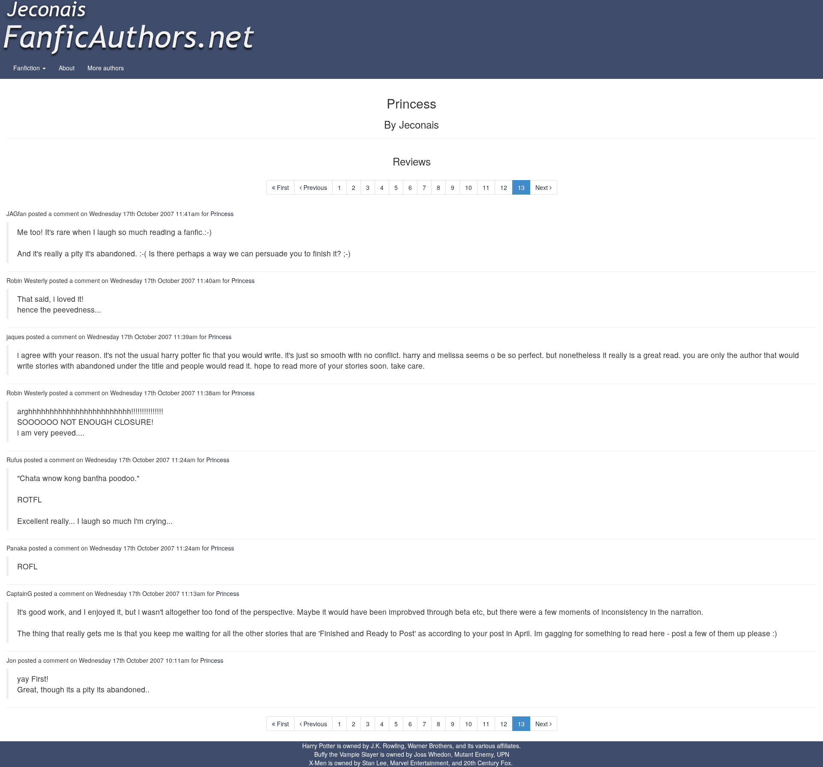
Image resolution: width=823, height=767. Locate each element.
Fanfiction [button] (27, 67)
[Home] (128, 27)
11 (486, 187)
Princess (222, 213)
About (67, 67)
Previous (314, 187)
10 (468, 187)
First (282, 187)
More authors (105, 67)
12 (503, 187)
